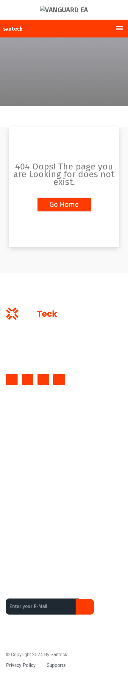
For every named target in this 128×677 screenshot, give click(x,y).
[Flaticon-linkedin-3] (27, 379)
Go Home (64, 204)
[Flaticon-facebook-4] (12, 379)
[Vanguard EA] (64, 10)
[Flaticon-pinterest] (59, 379)
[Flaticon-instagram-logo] (43, 379)
